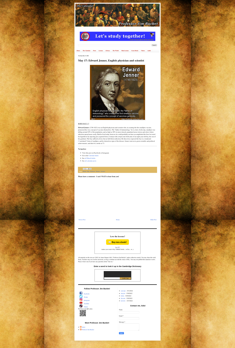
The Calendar (86, 51)
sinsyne (123, 293)
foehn (122, 296)
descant (123, 298)
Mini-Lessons (125, 51)
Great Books (134, 51)
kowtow (123, 301)
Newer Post (82, 220)
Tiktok (86, 307)
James (83, 327)
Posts (94, 51)
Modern (98, 171)
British (84, 171)
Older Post (153, 220)
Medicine (92, 171)
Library (108, 51)
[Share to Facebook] (89, 169)
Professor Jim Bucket (88, 330)
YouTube (86, 304)
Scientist (103, 171)
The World (116, 51)
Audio (149, 51)
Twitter (86, 297)
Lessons (101, 51)
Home (78, 51)
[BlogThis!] (85, 169)
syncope (123, 291)
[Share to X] (87, 169)
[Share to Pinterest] (91, 169)
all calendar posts (90, 161)
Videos (143, 51)
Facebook (86, 294)
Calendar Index (94, 155)
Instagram (87, 300)
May (88, 171)
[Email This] (84, 169)
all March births (90, 158)
